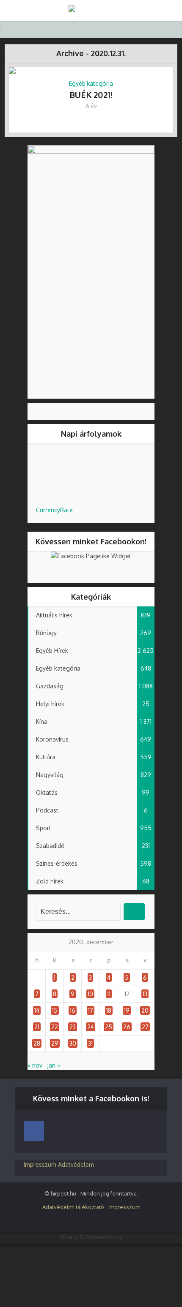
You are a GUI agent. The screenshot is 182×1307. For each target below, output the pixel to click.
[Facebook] (34, 1131)
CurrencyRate (54, 510)
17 (90, 1010)
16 (72, 1010)
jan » (53, 1065)
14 (36, 1010)
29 (54, 1043)
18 (108, 1010)
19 (127, 1010)
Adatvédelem (76, 1164)
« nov (35, 1065)
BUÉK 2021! (91, 94)
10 (90, 993)
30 (72, 1043)
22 (54, 1026)
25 (108, 1026)
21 (36, 1026)
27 (145, 1026)
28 (36, 1043)
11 (108, 993)
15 (55, 1010)
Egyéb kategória (91, 83)
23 (72, 1026)
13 (145, 993)
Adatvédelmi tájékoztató (73, 1207)
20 (145, 1010)
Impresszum (40, 1164)
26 (126, 1026)
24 (90, 1026)
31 (90, 1043)
